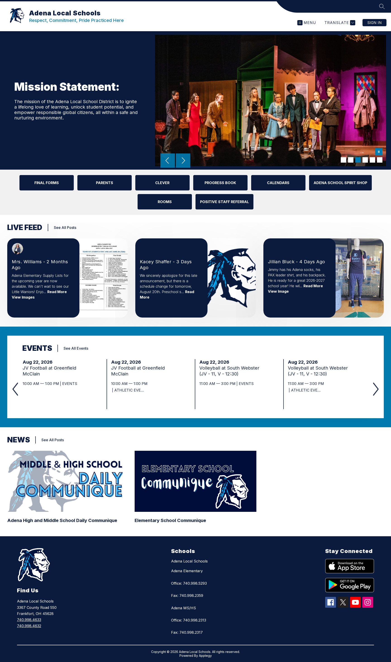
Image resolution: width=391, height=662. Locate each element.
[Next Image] (183, 161)
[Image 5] (372, 160)
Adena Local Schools (189, 561)
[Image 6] (379, 160)
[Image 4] (365, 160)
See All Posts (65, 227)
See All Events (76, 348)
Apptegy (205, 655)
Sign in (374, 22)
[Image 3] (358, 160)
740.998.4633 (29, 619)
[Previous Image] (167, 161)
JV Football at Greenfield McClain (49, 371)
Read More (57, 291)
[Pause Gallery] (378, 152)
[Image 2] (350, 160)
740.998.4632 (29, 626)
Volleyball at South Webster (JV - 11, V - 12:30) (229, 371)
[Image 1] (343, 160)
